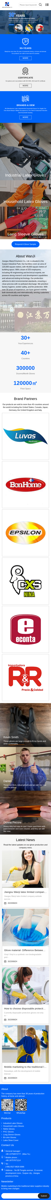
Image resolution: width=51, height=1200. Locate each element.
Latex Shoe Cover (10, 1140)
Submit (44, 1196)
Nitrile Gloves (9, 1129)
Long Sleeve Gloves (11, 1134)
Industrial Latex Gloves (12, 1123)
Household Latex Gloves (13, 1126)
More (25, 58)
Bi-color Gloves (9, 1137)
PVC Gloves (8, 1132)
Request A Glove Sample (25, 244)
